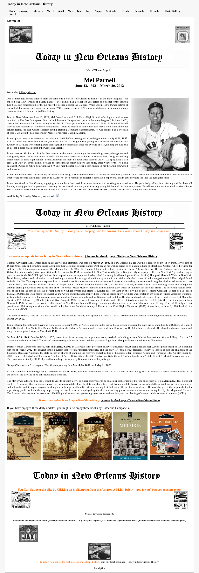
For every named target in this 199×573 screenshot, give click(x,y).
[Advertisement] (104, 34)
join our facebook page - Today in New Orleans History (121, 256)
